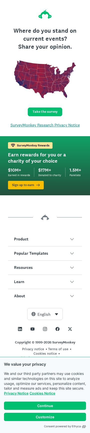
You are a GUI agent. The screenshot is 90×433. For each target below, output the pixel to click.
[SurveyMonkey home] (45, 14)
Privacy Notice (16, 393)
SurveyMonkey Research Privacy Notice (45, 125)
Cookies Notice (42, 393)
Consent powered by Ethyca (62, 426)
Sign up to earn (23, 185)
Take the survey (45, 111)
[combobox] (45, 314)
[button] (45, 239)
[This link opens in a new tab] (20, 329)
